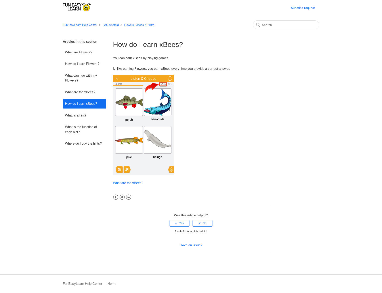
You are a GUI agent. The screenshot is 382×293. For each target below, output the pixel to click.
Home (111, 283)
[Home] (77, 10)
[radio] (179, 223)
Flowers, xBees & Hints (139, 25)
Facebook (115, 197)
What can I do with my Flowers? (81, 78)
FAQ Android (111, 25)
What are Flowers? (78, 52)
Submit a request (303, 8)
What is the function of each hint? (81, 129)
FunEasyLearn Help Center (80, 25)
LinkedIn (128, 197)
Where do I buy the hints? (83, 143)
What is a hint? (75, 115)
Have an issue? (191, 245)
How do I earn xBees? (81, 103)
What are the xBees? (80, 92)
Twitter (122, 197)
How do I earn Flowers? (82, 64)
